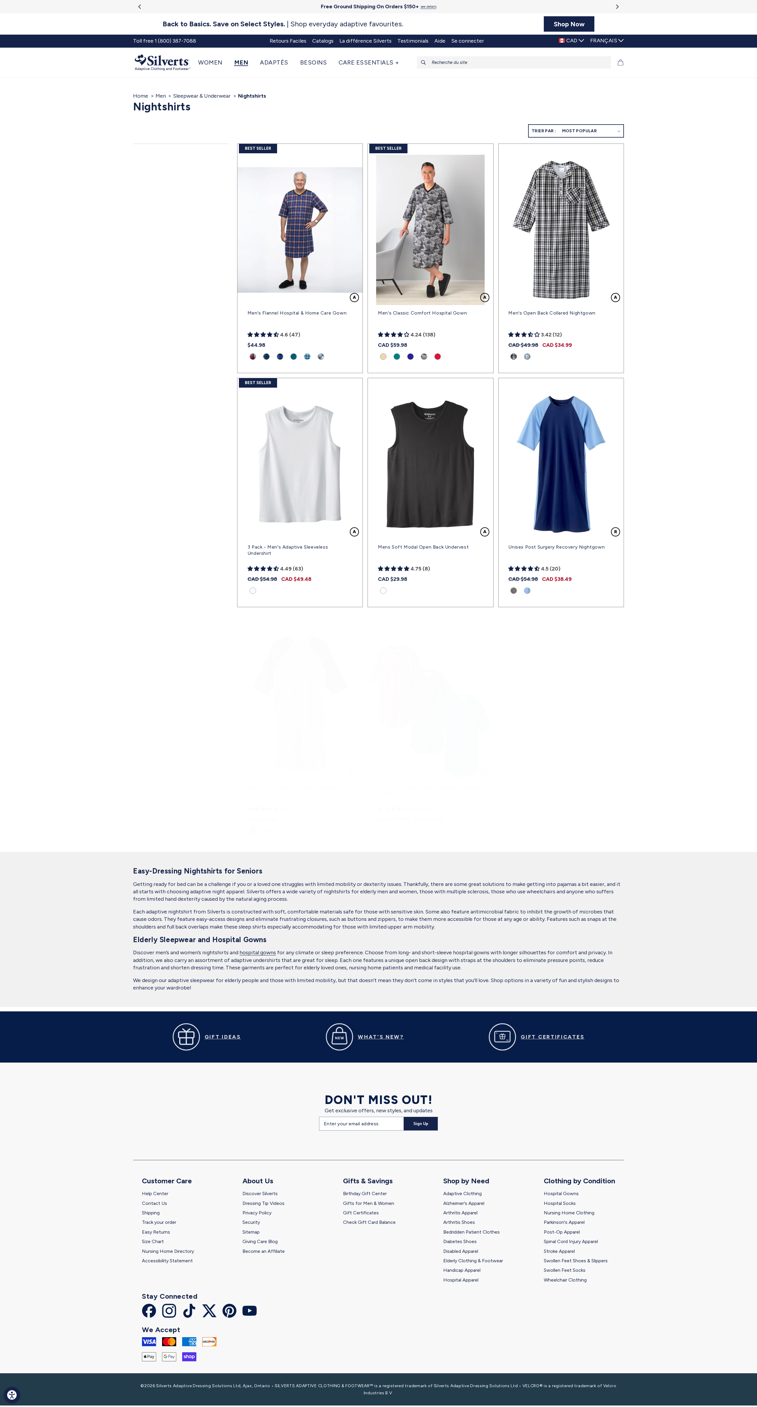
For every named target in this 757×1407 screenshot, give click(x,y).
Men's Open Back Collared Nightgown (551, 313)
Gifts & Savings (368, 1180)
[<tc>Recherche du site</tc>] (423, 62)
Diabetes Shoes (460, 1241)
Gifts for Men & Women (368, 1203)
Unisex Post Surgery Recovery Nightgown (556, 547)
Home (140, 96)
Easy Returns (156, 1232)
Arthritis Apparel (460, 1213)
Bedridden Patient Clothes (471, 1232)
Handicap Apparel (462, 1270)
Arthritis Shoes (459, 1222)
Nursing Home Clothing (569, 1213)
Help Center (155, 1193)
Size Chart (153, 1241)
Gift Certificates (361, 1213)
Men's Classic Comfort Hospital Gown (422, 313)
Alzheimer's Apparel (463, 1203)
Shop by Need (466, 1180)
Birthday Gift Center (365, 1193)
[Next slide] (617, 7)
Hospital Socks (560, 1203)
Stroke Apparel (559, 1251)
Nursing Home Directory (168, 1251)
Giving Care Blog (260, 1241)
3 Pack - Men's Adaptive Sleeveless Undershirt (288, 550)
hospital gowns (258, 952)
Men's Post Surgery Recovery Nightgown (295, 787)
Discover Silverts (260, 1193)
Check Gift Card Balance (369, 1222)
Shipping (151, 1213)
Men (161, 96)
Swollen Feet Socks (564, 1270)
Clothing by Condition (579, 1180)
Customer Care (167, 1180)
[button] (213, 62)
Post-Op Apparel (562, 1232)
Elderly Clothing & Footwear (473, 1260)
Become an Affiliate (263, 1251)
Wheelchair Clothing (565, 1280)
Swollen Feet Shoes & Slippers (576, 1260)
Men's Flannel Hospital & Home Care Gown (297, 313)
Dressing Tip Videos (263, 1203)
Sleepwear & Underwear (202, 96)
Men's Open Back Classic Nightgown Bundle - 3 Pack (430, 790)
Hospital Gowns (561, 1193)
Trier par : (544, 130)
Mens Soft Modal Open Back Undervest (423, 547)
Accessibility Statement (167, 1260)
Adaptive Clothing (462, 1193)
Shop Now (569, 24)
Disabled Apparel (460, 1251)
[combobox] (514, 62)
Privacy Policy (256, 1213)
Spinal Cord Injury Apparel (571, 1241)
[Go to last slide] (140, 7)
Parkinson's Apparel (564, 1222)
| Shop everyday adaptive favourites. (283, 24)
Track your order (159, 1222)
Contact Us (154, 1203)
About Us (257, 1180)
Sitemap (251, 1232)
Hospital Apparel (460, 1280)
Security (251, 1222)
